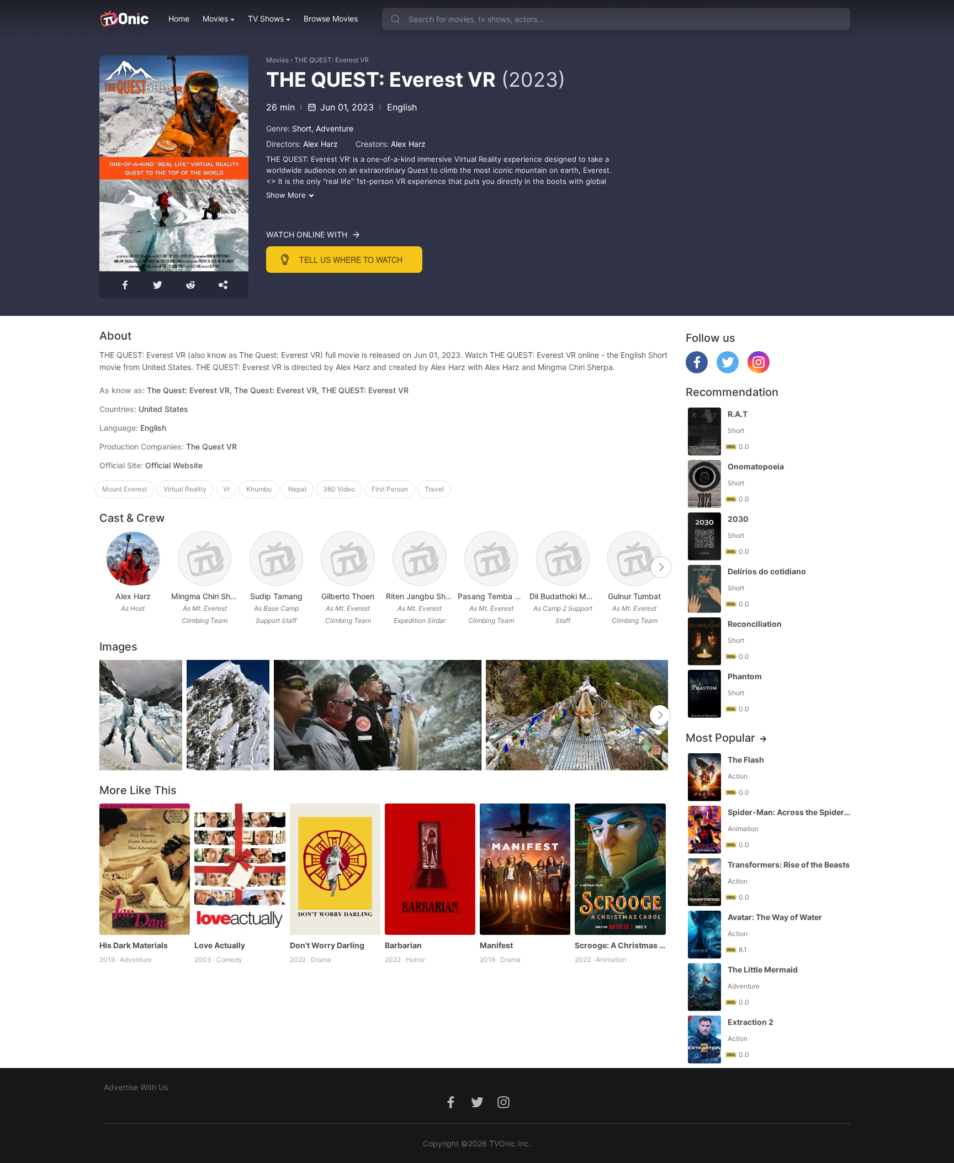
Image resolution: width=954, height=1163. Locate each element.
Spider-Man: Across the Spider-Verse (790, 812)
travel (434, 489)
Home (178, 18)
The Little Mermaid (763, 969)
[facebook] (697, 370)
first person (390, 489)
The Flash (746, 759)
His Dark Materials (133, 945)
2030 (738, 519)
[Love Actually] (239, 869)
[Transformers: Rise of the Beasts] (704, 882)
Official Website (174, 465)
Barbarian (403, 945)
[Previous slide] (106, 567)
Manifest (496, 945)
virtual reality (184, 489)
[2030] (704, 536)
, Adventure (332, 128)
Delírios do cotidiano (767, 571)
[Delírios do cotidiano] (704, 589)
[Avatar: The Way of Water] (704, 935)
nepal (297, 489)
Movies (215, 18)
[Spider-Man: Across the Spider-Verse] (704, 830)
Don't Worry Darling (327, 945)
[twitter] (728, 370)
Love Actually (219, 945)
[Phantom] (704, 694)
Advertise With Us (136, 1087)
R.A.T (738, 414)
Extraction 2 (750, 1022)
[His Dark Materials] (144, 869)
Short (301, 128)
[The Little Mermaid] (704, 987)
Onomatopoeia (756, 466)
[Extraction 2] (704, 1040)
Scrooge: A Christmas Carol (620, 945)
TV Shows (266, 18)
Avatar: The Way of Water (775, 917)
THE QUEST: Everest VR (331, 60)
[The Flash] (704, 777)
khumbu (259, 489)
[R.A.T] (704, 432)
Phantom (745, 676)
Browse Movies (331, 18)
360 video (339, 489)
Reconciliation (755, 623)
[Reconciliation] (704, 641)
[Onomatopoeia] (704, 484)
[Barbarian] (430, 869)
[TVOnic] (124, 19)
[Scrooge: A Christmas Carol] (620, 869)
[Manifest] (525, 869)
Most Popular (720, 737)
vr (226, 489)
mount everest (124, 489)
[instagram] (759, 370)
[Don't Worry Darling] (335, 869)
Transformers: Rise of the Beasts (789, 864)
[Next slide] (661, 567)
